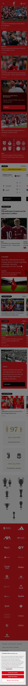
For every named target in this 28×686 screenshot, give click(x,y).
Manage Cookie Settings (13, 680)
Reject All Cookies (12, 676)
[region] (13, 668)
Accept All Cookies (13, 672)
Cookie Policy (9, 668)
